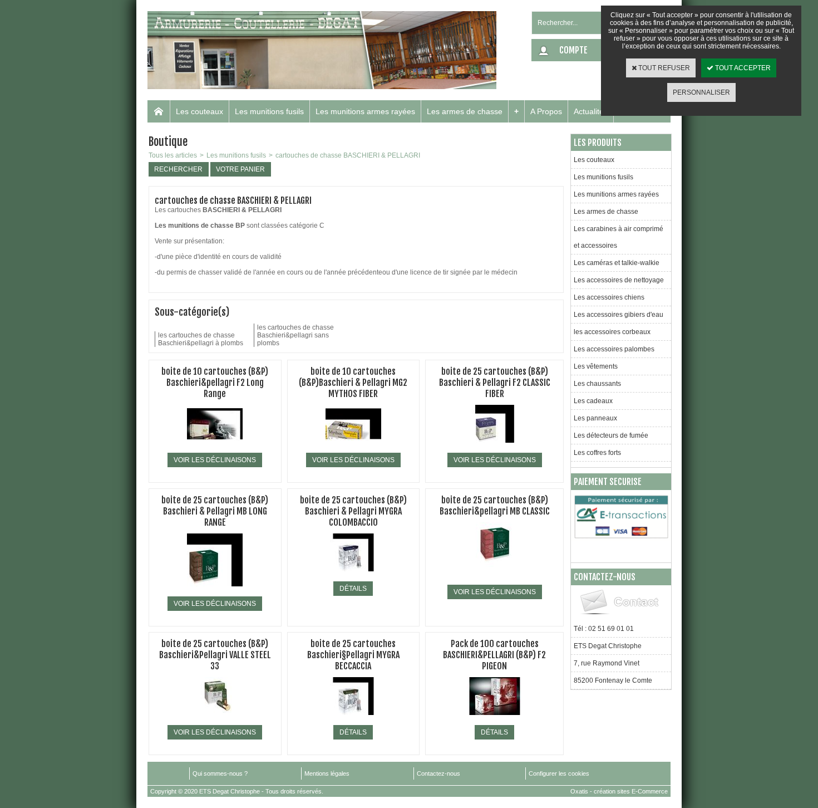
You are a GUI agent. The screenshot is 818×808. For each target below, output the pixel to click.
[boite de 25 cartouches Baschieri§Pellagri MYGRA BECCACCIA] (353, 718)
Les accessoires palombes (614, 349)
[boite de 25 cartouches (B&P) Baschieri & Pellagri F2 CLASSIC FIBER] (494, 446)
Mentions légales (326, 773)
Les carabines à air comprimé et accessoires (618, 237)
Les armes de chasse (464, 111)
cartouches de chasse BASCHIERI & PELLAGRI (347, 155)
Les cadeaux (593, 401)
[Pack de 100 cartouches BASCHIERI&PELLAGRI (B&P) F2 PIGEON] (494, 718)
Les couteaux (199, 111)
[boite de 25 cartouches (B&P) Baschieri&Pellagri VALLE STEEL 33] (214, 718)
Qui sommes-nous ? (220, 773)
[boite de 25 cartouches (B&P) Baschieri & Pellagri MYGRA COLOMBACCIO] (353, 575)
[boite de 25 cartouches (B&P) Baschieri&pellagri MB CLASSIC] (494, 578)
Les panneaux (595, 418)
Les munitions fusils (269, 111)
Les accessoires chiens (609, 297)
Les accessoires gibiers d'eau (618, 315)
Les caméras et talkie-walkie (616, 263)
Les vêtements (596, 366)
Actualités (591, 111)
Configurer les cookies (559, 773)
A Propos (546, 111)
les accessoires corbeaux (612, 332)
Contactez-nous (438, 773)
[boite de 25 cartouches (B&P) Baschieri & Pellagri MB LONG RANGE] (214, 590)
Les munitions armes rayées (365, 111)
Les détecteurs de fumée (611, 435)
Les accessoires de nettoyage (619, 280)
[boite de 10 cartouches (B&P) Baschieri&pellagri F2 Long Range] (214, 446)
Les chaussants (597, 384)
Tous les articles (173, 155)
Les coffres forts (597, 453)
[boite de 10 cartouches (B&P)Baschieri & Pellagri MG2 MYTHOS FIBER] (353, 446)
